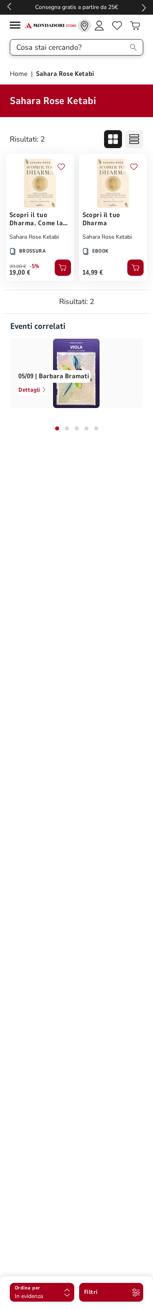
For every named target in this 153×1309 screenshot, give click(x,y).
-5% (34, 266)
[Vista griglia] (113, 139)
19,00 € (19, 272)
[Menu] (17, 26)
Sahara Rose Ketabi (34, 237)
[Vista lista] (134, 139)
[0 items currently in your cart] (135, 26)
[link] (84, 25)
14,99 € (92, 272)
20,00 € (17, 266)
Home (19, 73)
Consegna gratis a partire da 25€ (76, 7)
